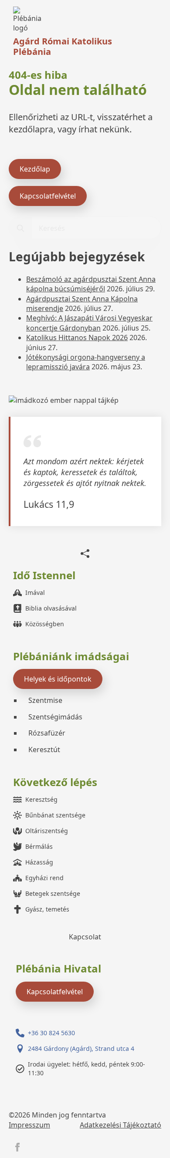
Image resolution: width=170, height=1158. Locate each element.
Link (29, 20)
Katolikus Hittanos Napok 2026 (77, 337)
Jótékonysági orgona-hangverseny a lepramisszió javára (85, 361)
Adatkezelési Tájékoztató (120, 1125)
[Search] (20, 228)
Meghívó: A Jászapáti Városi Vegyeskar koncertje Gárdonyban (89, 322)
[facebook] (17, 1147)
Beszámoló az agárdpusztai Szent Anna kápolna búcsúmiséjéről (91, 284)
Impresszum (29, 1125)
